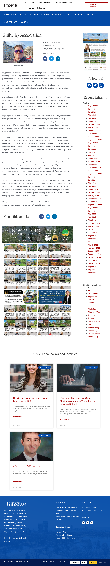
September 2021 (94, 263)
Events (91, 303)
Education (92, 300)
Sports (91, 324)
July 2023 (92, 211)
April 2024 (92, 186)
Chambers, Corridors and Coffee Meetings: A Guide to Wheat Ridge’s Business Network (77, 401)
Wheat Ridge (93, 337)
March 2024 (93, 189)
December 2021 (94, 254)
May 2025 (92, 152)
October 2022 (93, 232)
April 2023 (92, 217)
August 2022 (93, 235)
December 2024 (94, 164)
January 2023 (93, 226)
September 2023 (95, 205)
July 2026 (92, 109)
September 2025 (95, 140)
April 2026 (92, 118)
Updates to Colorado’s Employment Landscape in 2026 (30, 399)
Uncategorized (94, 333)
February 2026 (94, 124)
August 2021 (93, 266)
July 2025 (91, 146)
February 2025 (94, 161)
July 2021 (91, 270)
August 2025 (93, 143)
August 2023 (49, 49)
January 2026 (93, 127)
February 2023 (94, 223)
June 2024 (92, 180)
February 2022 (94, 248)
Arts (89, 290)
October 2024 (93, 171)
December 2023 (94, 198)
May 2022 (92, 242)
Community (93, 293)
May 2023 (92, 214)
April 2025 (92, 155)
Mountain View (94, 312)
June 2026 (92, 112)
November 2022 (94, 229)
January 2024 (93, 195)
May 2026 (92, 115)
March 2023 (93, 220)
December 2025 (94, 130)
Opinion (91, 315)
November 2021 (94, 257)
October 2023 (93, 201)
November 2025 (94, 134)
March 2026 (93, 121)
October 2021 (93, 260)
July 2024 (92, 177)
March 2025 (93, 158)
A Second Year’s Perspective (27, 466)
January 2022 (93, 251)
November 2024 (94, 168)
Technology (92, 330)
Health (91, 306)
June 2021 (92, 273)
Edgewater (92, 296)
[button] (96, 5)
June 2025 (92, 149)
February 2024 (94, 192)
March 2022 (93, 245)
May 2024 (92, 183)
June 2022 (92, 239)
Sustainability (93, 327)
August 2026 (93, 106)
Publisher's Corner (95, 321)
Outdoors (92, 318)
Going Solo (59, 49)
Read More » (17, 416)
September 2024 (95, 174)
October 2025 (93, 137)
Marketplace (49, 45)
